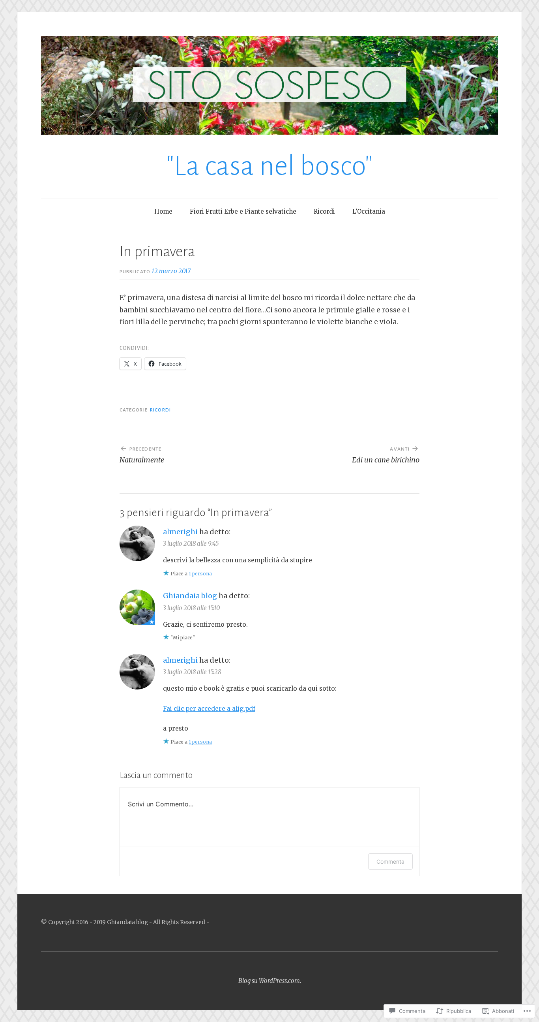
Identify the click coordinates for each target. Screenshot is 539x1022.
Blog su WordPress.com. (269, 980)
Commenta (390, 861)
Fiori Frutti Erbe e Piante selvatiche (243, 211)
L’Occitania (368, 211)
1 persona (200, 574)
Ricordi (324, 211)
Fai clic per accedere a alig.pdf (209, 708)
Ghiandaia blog (190, 595)
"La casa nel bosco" (269, 166)
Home (163, 211)
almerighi (180, 531)
